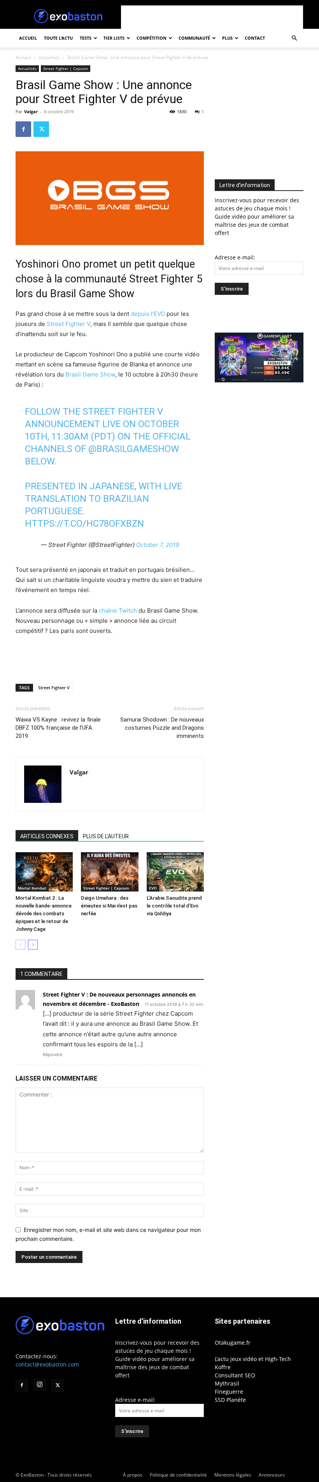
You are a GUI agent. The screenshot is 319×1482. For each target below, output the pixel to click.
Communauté (194, 38)
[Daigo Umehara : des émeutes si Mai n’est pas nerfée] (109, 872)
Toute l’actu (58, 38)
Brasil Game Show (90, 374)
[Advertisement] (212, 17)
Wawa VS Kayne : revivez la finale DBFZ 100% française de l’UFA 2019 (58, 727)
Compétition (152, 38)
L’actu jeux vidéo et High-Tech (253, 1359)
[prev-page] (20, 944)
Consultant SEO (235, 1375)
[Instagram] (39, 1385)
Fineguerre (229, 1391)
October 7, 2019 (157, 544)
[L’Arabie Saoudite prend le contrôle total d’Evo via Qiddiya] (175, 872)
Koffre (223, 1367)
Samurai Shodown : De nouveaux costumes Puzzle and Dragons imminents (162, 727)
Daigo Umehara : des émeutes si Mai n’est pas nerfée (109, 905)
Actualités (49, 57)
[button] (294, 38)
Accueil (28, 38)
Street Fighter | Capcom (65, 68)
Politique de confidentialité (178, 1474)
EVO (153, 888)
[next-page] (33, 944)
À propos (132, 1474)
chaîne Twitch (118, 610)
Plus (227, 38)
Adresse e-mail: (235, 257)
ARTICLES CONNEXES (47, 836)
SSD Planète (230, 1399)
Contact (255, 38)
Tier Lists (113, 38)
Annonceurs (272, 1474)
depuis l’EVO (148, 313)
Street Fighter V (68, 324)
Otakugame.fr (233, 1342)
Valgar (31, 111)
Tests (85, 38)
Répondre (52, 1054)
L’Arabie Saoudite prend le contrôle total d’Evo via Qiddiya (174, 905)
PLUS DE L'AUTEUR (106, 836)
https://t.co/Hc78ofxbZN (84, 523)
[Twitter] (41, 129)
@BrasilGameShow (133, 448)
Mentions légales (232, 1474)
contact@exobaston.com (47, 1364)
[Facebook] (23, 129)
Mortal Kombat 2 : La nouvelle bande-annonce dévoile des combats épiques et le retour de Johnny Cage (44, 913)
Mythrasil (227, 1383)
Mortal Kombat (32, 888)
